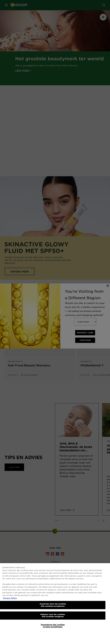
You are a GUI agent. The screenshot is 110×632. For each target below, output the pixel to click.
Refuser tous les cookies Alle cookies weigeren (52, 615)
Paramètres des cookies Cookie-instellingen (53, 625)
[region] (55, 597)
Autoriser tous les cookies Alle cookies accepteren (53, 605)
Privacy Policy (10, 598)
